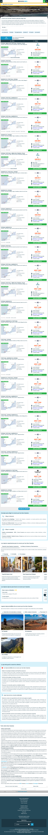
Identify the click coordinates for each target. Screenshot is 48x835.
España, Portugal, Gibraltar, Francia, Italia (13, 153)
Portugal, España (6, 339)
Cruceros (2, 791)
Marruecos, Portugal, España (9, 79)
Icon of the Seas (24, 801)
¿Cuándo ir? (25, 32)
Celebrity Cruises (15, 536)
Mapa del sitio (24, 813)
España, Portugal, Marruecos (9, 97)
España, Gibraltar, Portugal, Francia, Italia (13, 43)
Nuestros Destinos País (11, 791)
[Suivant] (45, 569)
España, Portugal (6, 60)
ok (32, 824)
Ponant (20, 536)
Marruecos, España (6, 134)
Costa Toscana (24, 802)
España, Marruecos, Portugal (9, 321)
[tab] (10, 546)
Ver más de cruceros (24, 508)
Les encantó (37, 32)
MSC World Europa (24, 799)
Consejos (11, 32)
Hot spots (31, 32)
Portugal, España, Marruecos (9, 414)
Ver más (3, 27)
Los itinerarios (5, 32)
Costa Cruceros (20, 532)
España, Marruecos (6, 208)
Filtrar (13, 41)
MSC (15, 532)
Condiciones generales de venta (24, 810)
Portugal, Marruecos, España (9, 358)
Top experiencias (18, 32)
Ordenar (36, 41)
